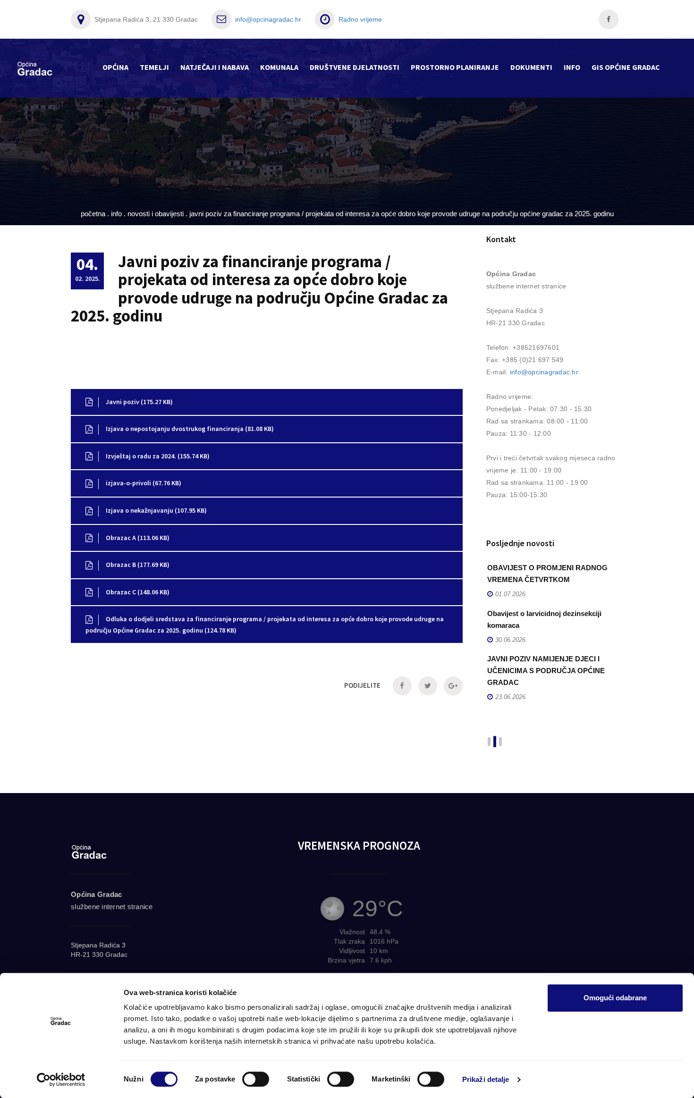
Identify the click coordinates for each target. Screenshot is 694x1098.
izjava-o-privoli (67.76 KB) (142, 483)
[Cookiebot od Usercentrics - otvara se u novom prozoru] (61, 1080)
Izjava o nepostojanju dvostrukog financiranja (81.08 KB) (189, 428)
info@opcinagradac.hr (268, 19)
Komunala (279, 67)
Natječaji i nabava (214, 67)
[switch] (255, 1079)
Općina (115, 67)
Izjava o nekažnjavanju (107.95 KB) (155, 510)
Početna (93, 214)
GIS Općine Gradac (626, 67)
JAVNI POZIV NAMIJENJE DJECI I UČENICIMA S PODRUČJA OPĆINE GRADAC (546, 670)
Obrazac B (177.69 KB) (136, 564)
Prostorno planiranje (455, 67)
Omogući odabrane (615, 998)
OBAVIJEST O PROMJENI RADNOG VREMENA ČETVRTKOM (547, 573)
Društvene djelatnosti (354, 67)
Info (572, 67)
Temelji (154, 67)
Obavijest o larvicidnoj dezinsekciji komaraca (544, 619)
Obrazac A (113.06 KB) (136, 537)
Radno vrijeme (360, 19)
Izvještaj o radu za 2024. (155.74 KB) (157, 456)
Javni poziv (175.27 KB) (138, 401)
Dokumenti (531, 67)
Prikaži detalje (485, 1079)
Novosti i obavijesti (155, 214)
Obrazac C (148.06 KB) (136, 592)
